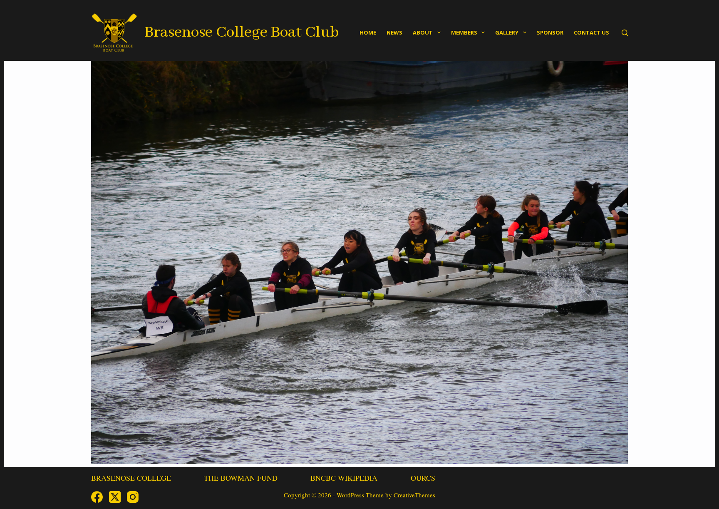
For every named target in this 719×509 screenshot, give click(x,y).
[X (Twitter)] (115, 497)
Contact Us (591, 32)
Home (368, 32)
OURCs (423, 478)
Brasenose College (131, 478)
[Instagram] (133, 497)
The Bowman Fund (241, 478)
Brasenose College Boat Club (241, 32)
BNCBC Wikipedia (343, 478)
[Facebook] (97, 497)
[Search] (625, 33)
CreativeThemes (414, 495)
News (394, 32)
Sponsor (550, 32)
